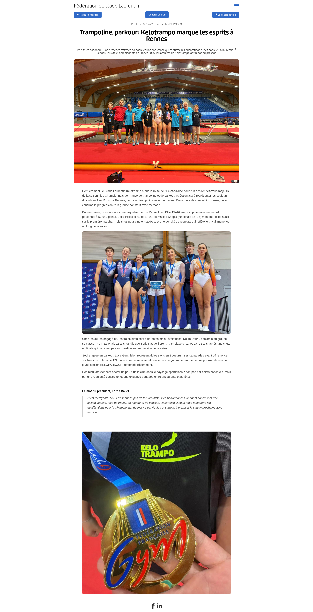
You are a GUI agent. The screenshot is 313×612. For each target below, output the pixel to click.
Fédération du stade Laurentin (106, 6)
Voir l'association (226, 14)
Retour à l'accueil (88, 14)
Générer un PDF (157, 14)
